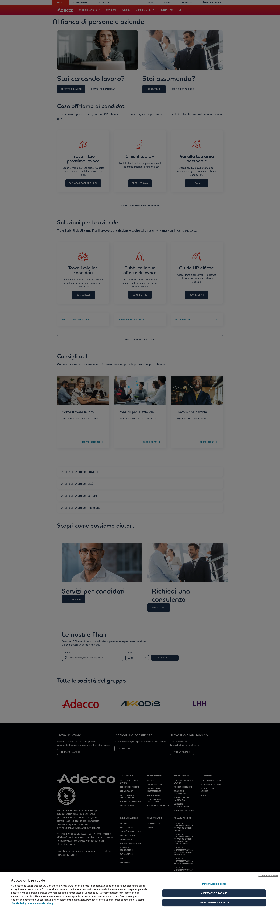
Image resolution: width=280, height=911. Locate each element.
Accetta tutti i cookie (214, 893)
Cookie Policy (19, 903)
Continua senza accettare (268, 876)
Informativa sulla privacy (40, 903)
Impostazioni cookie (214, 884)
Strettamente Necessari (214, 902)
